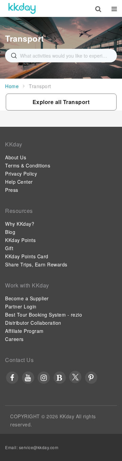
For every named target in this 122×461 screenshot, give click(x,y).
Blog (10, 231)
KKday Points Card (26, 256)
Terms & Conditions (27, 165)
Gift (9, 248)
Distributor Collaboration (33, 322)
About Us (15, 157)
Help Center (19, 181)
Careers (14, 339)
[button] (61, 102)
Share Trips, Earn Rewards (36, 264)
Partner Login (21, 306)
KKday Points (20, 240)
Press (11, 189)
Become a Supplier (27, 298)
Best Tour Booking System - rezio (43, 314)
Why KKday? (19, 223)
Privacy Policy (21, 173)
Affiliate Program (24, 330)
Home (12, 86)
